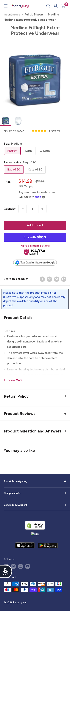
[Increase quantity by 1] (42, 209)
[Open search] (48, 6)
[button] (63, 6)
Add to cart (35, 225)
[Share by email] (63, 279)
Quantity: (10, 208)
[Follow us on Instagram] (20, 566)
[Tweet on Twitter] (56, 279)
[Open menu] (5, 5)
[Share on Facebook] (42, 279)
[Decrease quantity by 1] (23, 209)
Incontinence (12, 14)
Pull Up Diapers (33, 14)
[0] (63, 6)
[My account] (55, 6)
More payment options (35, 245)
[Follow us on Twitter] (13, 566)
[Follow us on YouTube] (27, 566)
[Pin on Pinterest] (49, 279)
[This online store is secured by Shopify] (35, 525)
